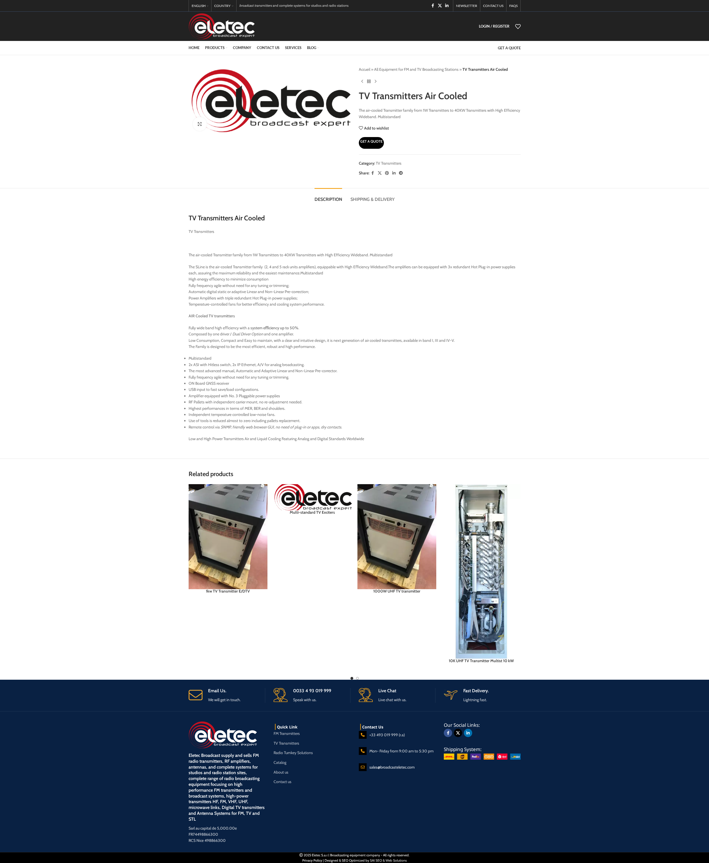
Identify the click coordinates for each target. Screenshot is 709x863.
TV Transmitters (388, 163)
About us (281, 772)
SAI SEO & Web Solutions (388, 860)
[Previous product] (362, 81)
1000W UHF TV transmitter (396, 591)
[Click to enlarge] (200, 124)
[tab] (328, 196)
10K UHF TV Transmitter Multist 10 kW (481, 660)
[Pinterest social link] (387, 173)
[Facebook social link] (433, 5)
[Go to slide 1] (351, 678)
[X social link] (440, 5)
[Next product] (375, 81)
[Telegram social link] (401, 173)
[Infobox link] (227, 695)
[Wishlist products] (517, 26)
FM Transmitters (287, 733)
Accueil (364, 69)
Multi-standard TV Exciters (312, 512)
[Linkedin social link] (447, 5)
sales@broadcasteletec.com (392, 767)
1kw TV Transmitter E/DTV (228, 591)
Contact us (282, 781)
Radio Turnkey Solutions (293, 752)
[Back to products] (369, 81)
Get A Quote (371, 141)
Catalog (280, 762)
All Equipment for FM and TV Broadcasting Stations (416, 69)
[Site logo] (222, 25)
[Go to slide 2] (357, 678)
